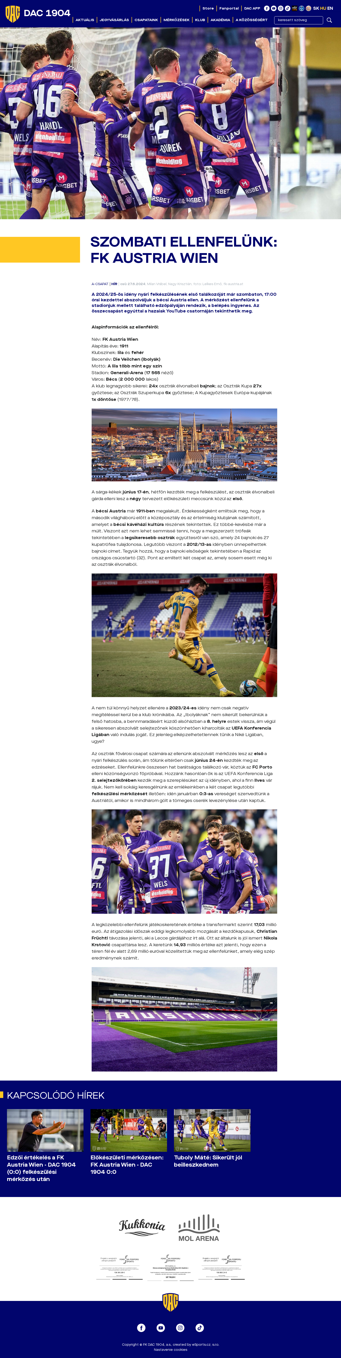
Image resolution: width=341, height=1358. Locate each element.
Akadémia (220, 20)
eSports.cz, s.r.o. (205, 1344)
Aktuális (85, 20)
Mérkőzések (177, 20)
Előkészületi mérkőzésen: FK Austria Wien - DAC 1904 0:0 (127, 1165)
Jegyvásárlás (114, 20)
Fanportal (229, 8)
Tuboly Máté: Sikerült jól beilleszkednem (208, 1161)
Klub (200, 20)
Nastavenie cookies (170, 1350)
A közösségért (252, 20)
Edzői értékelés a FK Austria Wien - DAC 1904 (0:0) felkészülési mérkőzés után (41, 1168)
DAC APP (252, 8)
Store (208, 8)
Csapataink (146, 20)
